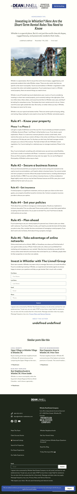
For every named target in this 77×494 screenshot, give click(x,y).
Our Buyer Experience (17, 450)
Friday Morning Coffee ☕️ (48, 452)
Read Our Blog (44, 447)
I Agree (69, 488)
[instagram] (15, 421)
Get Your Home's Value (47, 435)
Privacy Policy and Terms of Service (39, 314)
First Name (14, 273)
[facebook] (12, 421)
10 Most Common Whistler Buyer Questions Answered (53, 441)
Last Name (14, 280)
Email (12, 287)
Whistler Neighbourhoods (48, 430)
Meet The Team (15, 430)
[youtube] (19, 421)
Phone (12, 294)
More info (39, 489)
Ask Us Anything (59, 6)
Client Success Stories (17, 435)
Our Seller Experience (17, 455)
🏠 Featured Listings (17, 440)
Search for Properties (17, 445)
